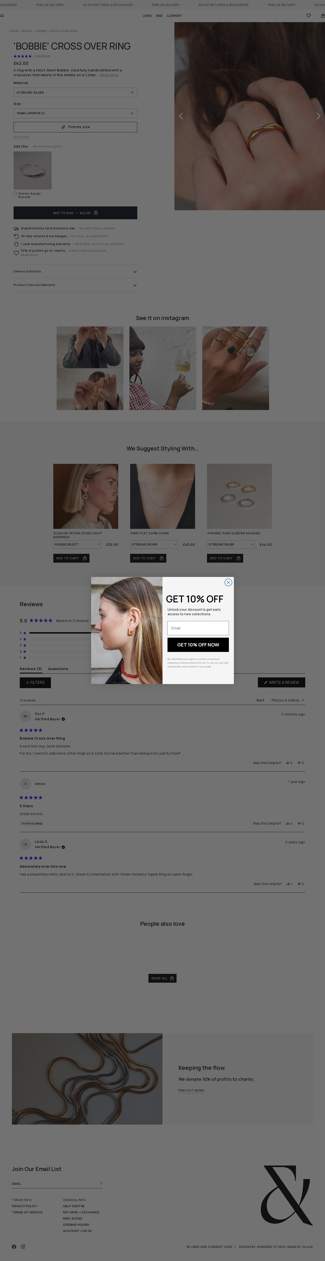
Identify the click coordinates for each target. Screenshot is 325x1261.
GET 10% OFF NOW (198, 644)
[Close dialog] (228, 582)
